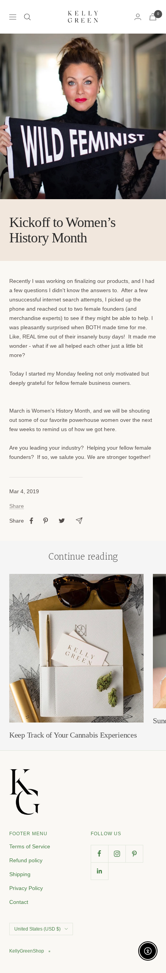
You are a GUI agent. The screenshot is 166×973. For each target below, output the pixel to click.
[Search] (27, 17)
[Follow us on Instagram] (116, 853)
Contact (18, 902)
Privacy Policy (26, 888)
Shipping (19, 874)
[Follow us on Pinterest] (134, 853)
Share (16, 506)
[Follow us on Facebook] (99, 853)
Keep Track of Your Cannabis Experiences (73, 735)
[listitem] (31, 521)
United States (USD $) (37, 929)
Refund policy (25, 860)
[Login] (137, 17)
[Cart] (153, 16)
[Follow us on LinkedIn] (99, 871)
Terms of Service (29, 846)
